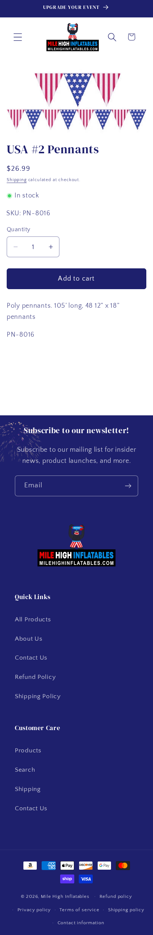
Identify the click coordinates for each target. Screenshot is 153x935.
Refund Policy (35, 677)
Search (25, 769)
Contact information (81, 922)
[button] (18, 37)
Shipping (17, 179)
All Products (33, 619)
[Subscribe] (128, 485)
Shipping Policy (38, 696)
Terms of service (79, 909)
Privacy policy (34, 909)
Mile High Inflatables (65, 896)
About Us (29, 638)
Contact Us (31, 657)
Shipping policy (126, 909)
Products (28, 750)
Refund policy (116, 896)
